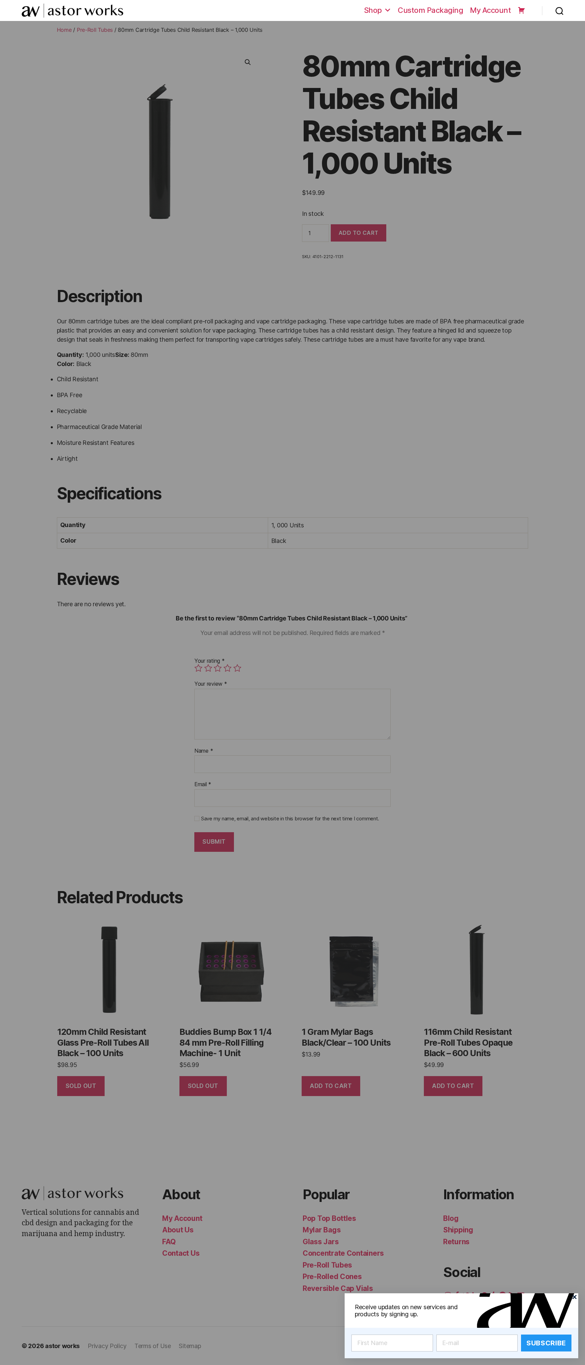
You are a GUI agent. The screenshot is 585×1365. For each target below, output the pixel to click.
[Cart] (521, 10)
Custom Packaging (430, 10)
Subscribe (546, 1343)
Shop (373, 10)
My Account (490, 10)
